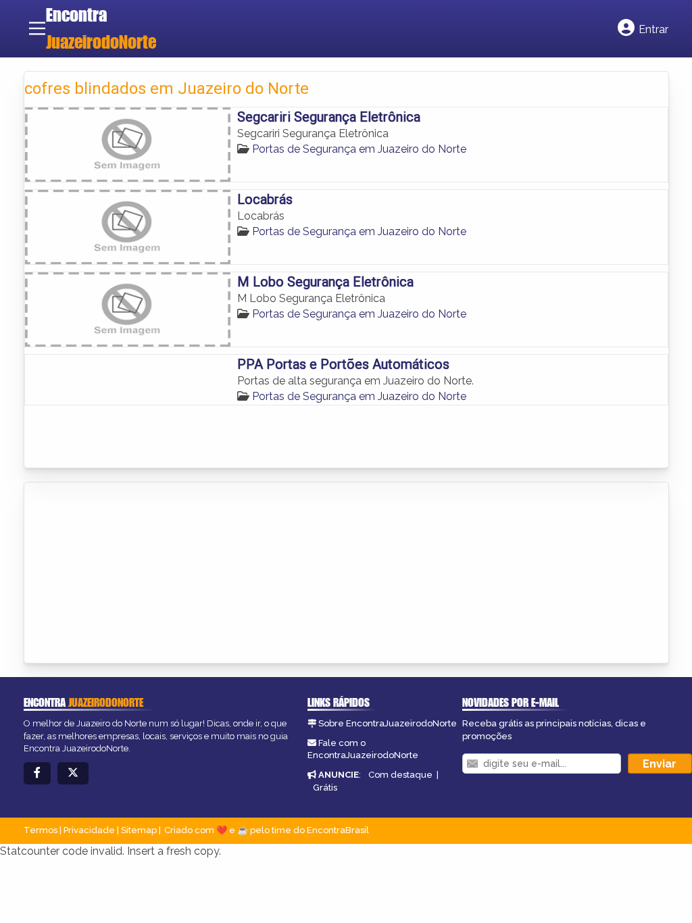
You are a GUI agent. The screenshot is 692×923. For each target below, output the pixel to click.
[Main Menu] (37, 28)
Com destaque (400, 775)
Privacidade (89, 830)
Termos (40, 830)
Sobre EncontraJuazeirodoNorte (387, 723)
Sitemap (139, 830)
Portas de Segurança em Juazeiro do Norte (359, 149)
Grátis (325, 787)
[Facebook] (37, 773)
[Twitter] (73, 773)
